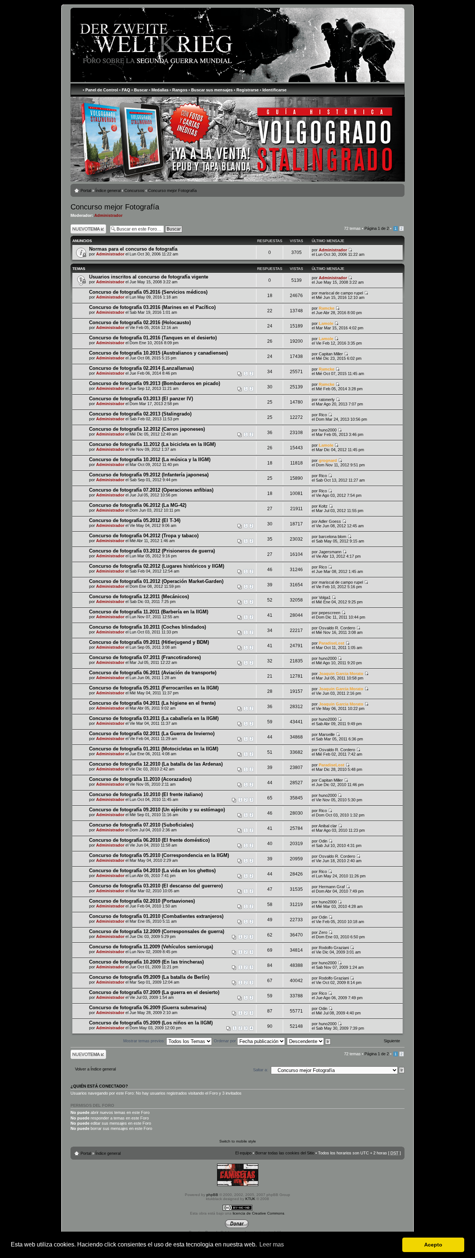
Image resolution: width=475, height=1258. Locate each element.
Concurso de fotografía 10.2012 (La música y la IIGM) (149, 459)
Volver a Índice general (95, 1069)
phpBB (212, 1195)
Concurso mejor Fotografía (172, 190)
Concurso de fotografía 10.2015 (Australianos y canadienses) (158, 353)
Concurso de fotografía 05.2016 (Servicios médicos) (148, 292)
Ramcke (326, 308)
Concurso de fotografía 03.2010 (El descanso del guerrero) (156, 886)
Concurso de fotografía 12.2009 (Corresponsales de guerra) (156, 931)
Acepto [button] (433, 1245)
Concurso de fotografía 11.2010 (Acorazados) (140, 779)
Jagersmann (330, 552)
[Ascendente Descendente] (309, 1041)
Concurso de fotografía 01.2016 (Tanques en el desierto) (153, 337)
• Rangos (178, 90)
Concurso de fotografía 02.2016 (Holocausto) (140, 322)
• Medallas (158, 90)
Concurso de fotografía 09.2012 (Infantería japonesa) (149, 475)
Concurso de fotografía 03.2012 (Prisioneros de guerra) (152, 551)
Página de (376, 228)
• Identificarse (273, 90)
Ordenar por (225, 1041)
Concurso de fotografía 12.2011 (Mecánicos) (139, 596)
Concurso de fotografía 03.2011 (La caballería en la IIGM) (154, 718)
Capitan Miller (331, 354)
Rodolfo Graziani (334, 947)
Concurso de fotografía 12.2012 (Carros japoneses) (147, 429)
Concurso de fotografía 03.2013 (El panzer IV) (141, 398)
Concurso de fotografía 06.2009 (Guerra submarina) (147, 1007)
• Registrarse (246, 90)
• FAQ (124, 90)
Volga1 (325, 597)
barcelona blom (332, 536)
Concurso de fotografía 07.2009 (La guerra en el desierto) (154, 992)
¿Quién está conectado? (99, 1086)
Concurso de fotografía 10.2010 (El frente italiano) (146, 794)
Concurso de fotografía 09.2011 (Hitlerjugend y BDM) (149, 642)
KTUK (250, 1199)
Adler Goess (329, 521)
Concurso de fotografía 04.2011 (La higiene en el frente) (152, 703)
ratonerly (327, 399)
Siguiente (392, 1041)
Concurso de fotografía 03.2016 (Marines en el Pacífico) (152, 307)
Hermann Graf (332, 886)
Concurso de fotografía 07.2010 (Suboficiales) (141, 825)
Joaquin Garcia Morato (341, 673)
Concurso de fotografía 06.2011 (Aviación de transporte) (152, 672)
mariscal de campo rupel (341, 293)
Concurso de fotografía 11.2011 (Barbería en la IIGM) (148, 612)
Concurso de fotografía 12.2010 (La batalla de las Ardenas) (156, 764)
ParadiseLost (331, 643)
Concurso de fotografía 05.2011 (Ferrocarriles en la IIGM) (154, 688)
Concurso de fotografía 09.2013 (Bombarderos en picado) (154, 383)
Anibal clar (327, 826)
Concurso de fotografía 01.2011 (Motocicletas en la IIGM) (153, 749)
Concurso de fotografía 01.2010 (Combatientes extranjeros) (156, 916)
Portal (86, 190)
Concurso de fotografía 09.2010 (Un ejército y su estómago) (157, 809)
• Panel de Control (100, 90)
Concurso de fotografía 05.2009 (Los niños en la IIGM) (151, 1023)
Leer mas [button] (271, 1244)
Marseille (327, 734)
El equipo (243, 1153)
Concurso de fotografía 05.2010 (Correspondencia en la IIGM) (159, 855)
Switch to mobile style (237, 1141)
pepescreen (329, 612)
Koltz (323, 506)
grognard (328, 460)
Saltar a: (260, 1070)
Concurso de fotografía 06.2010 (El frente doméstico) (149, 840)
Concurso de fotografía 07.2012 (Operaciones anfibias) (151, 490)
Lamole (326, 323)
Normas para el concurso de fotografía (133, 249)
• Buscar (139, 90)
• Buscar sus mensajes (211, 90)
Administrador (108, 215)
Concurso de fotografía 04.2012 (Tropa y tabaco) (144, 535)
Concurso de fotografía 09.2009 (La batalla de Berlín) (149, 977)
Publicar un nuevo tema (87, 228)
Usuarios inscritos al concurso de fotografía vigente (148, 277)
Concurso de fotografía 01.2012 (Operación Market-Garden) (156, 581)
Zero (323, 932)
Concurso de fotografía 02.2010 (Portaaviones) (142, 901)
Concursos (134, 190)
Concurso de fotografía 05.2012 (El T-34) (134, 520)
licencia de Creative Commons (258, 1213)
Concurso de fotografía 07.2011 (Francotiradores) (145, 657)
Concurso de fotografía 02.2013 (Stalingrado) (140, 414)
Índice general (108, 190)
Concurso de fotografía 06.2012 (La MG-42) (137, 505)
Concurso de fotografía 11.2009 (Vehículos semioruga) (151, 946)
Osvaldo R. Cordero (337, 628)
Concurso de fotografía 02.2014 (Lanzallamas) (141, 368)
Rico (323, 415)
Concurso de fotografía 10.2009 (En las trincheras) (146, 962)
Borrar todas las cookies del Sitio (284, 1153)
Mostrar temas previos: (144, 1041)
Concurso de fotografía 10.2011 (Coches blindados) (147, 627)
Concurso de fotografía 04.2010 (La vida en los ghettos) (152, 870)
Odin (323, 841)
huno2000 (328, 430)
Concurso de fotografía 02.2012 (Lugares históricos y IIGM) (156, 566)
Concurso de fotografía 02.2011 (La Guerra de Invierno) (151, 733)
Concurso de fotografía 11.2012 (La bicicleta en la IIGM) (152, 444)
